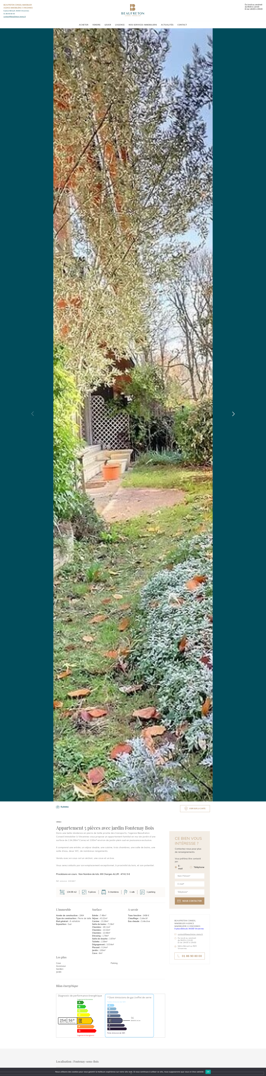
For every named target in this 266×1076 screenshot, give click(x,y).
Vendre (96, 25)
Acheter (83, 25)
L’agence (120, 25)
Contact (182, 25)
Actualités (167, 25)
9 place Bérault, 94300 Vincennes (16, 11)
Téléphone (199, 867)
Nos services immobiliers (143, 25)
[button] (233, 414)
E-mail (180, 867)
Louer (108, 25)
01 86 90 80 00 (9, 14)
